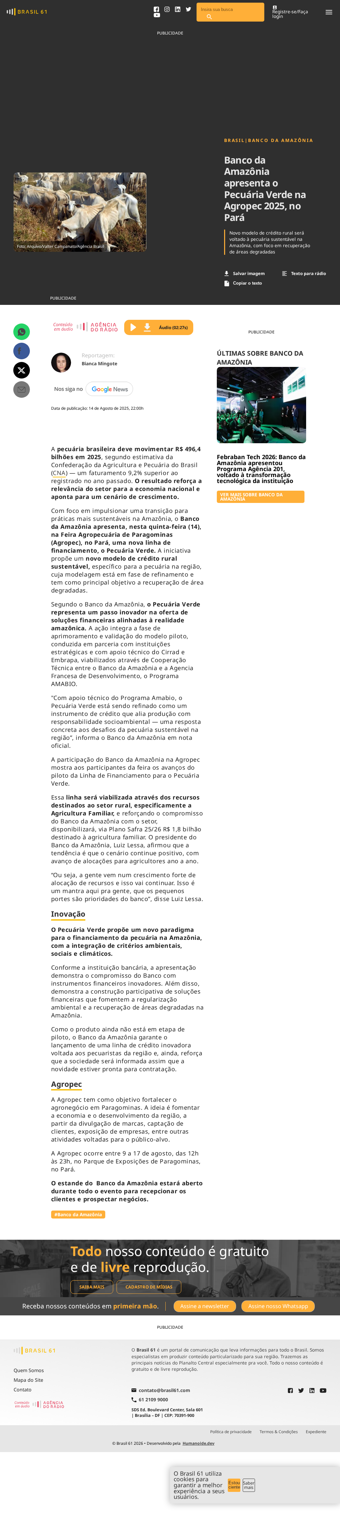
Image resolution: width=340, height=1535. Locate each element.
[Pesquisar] (209, 17)
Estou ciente (234, 1485)
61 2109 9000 (153, 1399)
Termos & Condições (279, 1432)
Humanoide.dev (198, 1443)
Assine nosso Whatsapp (278, 1306)
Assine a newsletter (204, 1306)
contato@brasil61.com (164, 1390)
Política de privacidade (231, 1432)
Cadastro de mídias (149, 1287)
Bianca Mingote (99, 363)
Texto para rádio (308, 273)
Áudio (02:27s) (173, 327)
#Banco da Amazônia (78, 1214)
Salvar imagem (249, 273)
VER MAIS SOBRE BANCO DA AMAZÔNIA (251, 496)
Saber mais (248, 1485)
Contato (23, 1389)
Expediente (316, 1432)
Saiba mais (91, 1287)
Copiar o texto (247, 283)
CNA (59, 473)
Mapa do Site (28, 1380)
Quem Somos (29, 1370)
